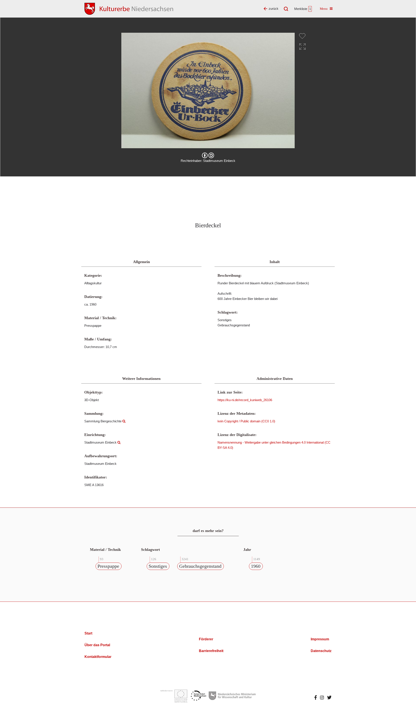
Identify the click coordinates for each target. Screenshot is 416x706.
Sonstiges (158, 566)
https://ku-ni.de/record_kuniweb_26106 (245, 400)
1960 (255, 566)
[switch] (302, 36)
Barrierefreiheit (211, 651)
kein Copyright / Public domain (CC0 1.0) (246, 421)
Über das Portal (97, 645)
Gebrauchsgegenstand (200, 566)
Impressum (320, 639)
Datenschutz (321, 651)
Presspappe (108, 566)
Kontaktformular (97, 657)
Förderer (206, 639)
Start (88, 633)
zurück (273, 8)
